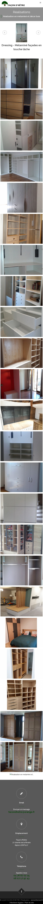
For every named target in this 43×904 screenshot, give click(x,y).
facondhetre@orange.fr (21, 812)
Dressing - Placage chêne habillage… (21, 100)
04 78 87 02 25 (22, 875)
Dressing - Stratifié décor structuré (21, 224)
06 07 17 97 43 (21, 878)
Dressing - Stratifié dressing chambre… (21, 193)
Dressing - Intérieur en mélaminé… (21, 380)
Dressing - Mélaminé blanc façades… (21, 318)
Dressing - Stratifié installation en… (21, 162)
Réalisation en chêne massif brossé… (21, 535)
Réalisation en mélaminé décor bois (21, 659)
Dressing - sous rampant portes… (21, 411)
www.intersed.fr (37, 900)
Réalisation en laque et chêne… (21, 628)
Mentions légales (16, 903)
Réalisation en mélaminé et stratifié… (21, 566)
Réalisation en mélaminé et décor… (22, 690)
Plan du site (29, 903)
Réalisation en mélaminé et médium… (21, 721)
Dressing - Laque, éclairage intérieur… (21, 442)
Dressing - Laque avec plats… (21, 504)
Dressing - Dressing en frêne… (21, 349)
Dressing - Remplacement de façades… (21, 69)
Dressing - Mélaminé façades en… (21, 255)
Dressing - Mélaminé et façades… (21, 286)
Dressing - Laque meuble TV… (21, 473)
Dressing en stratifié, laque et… (21, 597)
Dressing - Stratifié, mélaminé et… (21, 131)
